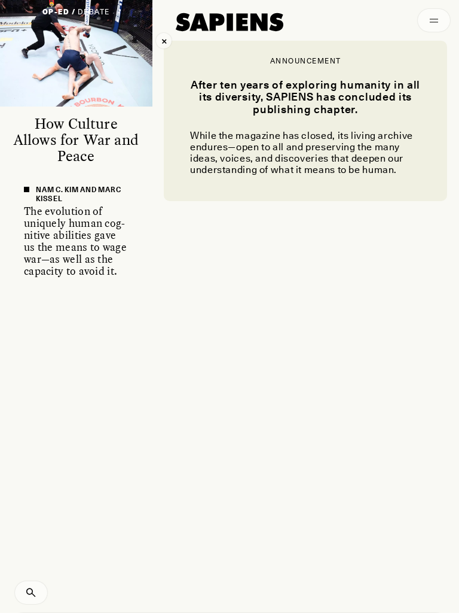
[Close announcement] (164, 40)
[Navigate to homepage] (229, 22)
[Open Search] (31, 592)
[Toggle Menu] (434, 20)
